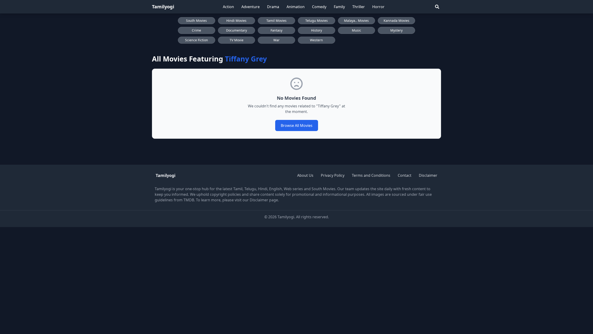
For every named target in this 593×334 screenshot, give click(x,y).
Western (316, 40)
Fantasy (276, 30)
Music (356, 30)
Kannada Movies (396, 20)
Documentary (236, 30)
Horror (378, 6)
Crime (196, 30)
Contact (404, 175)
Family (339, 6)
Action (228, 6)
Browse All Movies (296, 125)
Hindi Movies (236, 20)
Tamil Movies (276, 20)
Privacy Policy (332, 175)
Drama (273, 6)
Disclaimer (428, 175)
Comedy (319, 6)
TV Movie (236, 40)
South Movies (196, 20)
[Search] (437, 7)
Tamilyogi (163, 6)
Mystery (396, 30)
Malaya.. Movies (356, 20)
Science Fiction (196, 40)
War (276, 40)
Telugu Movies (316, 20)
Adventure (250, 6)
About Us (305, 175)
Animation (296, 6)
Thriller (358, 6)
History (316, 30)
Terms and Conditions (371, 175)
